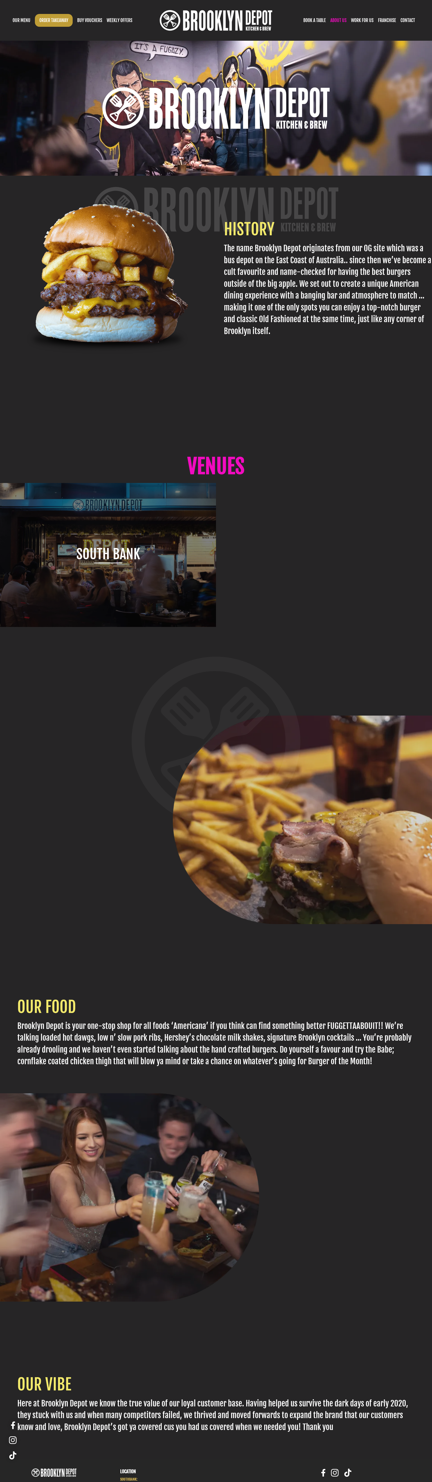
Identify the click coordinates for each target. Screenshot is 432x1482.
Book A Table (314, 20)
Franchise (387, 20)
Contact (407, 20)
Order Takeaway (53, 20)
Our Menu (21, 20)
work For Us (362, 20)
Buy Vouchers (89, 20)
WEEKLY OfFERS (119, 20)
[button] (21, 20)
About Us (338, 20)
